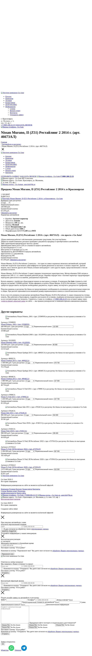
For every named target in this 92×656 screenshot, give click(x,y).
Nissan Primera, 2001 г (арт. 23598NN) (15, 324)
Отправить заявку (17, 115)
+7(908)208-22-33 (30, 495)
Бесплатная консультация (10, 499)
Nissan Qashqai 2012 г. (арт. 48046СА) (15, 379)
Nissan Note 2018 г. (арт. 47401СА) (14, 431)
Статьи (12, 109)
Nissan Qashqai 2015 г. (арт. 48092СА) (15, 361)
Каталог (8, 96)
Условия (8, 101)
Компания (9, 99)
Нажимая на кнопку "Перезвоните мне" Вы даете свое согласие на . (42, 551)
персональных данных (40, 529)
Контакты (13, 113)
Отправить (5, 573)
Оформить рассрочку (9, 213)
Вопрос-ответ (15, 111)
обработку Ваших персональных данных (68, 551)
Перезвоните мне (7, 554)
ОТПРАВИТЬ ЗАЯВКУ (10, 176)
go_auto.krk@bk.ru (28, 184)
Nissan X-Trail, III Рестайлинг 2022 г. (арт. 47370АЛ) (21, 449)
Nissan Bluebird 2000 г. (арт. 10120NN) (15, 342)
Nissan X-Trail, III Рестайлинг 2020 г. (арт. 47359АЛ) (21, 467)
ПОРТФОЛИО (11, 105)
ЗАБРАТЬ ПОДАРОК (9, 531)
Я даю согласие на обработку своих (26, 529)
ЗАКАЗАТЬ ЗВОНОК (23, 125)
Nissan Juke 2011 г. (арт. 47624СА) (14, 413)
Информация (10, 107)
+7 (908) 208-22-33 (8, 125)
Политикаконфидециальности (13, 492)
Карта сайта (21, 493)
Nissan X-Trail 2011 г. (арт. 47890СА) (14, 397)
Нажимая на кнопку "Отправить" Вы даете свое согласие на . (43, 569)
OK (3, 644)
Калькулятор (10, 103)
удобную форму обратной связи (13, 301)
